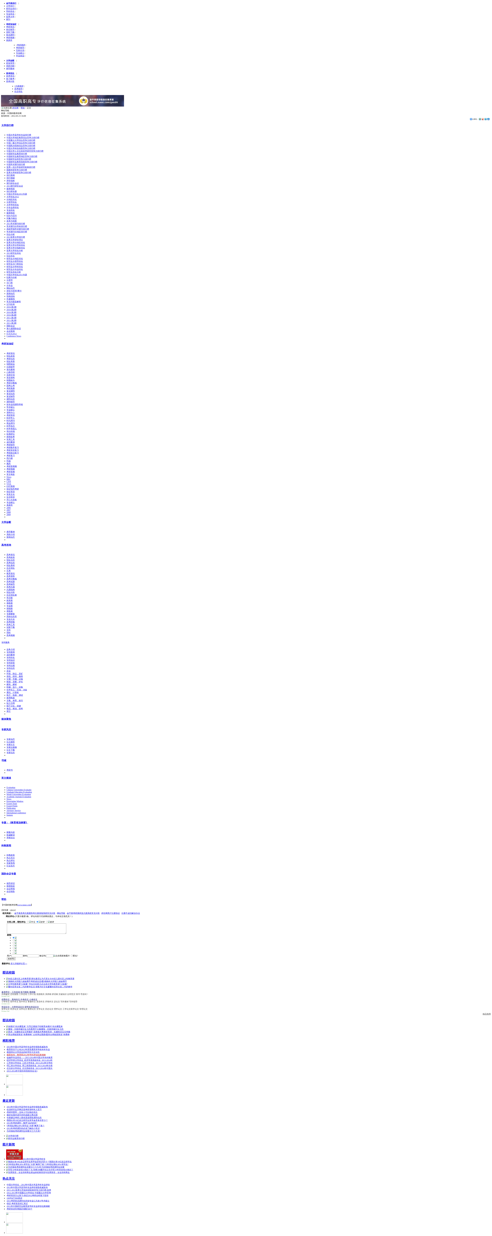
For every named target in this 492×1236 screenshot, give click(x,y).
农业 (9, 671)
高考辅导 (18, 89)
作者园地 (11, 299)
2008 (9, 512)
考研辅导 (20, 48)
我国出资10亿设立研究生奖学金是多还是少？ (27, 1120)
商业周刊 (11, 423)
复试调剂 (10, 35)
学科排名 (10, 11)
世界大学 (10, 17)
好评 (43, 922)
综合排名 (11, 256)
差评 (52, 922)
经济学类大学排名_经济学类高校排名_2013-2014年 (30, 1060)
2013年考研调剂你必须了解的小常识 (23, 1128)
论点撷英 (11, 742)
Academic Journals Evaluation (19, 797)
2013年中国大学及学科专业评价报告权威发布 (27, 1047)
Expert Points (12, 806)
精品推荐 (487, 1014)
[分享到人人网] (488, 119)
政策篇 (10, 600)
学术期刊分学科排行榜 (17, 226)
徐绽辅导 (10, 29)
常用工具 (11, 439)
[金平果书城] (14, 1222)
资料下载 (10, 32)
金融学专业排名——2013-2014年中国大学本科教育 (30, 1057)
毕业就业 (20, 56)
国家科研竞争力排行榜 (17, 170)
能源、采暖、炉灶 (15, 682)
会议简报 (11, 889)
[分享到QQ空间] (479, 119)
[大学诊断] (14, 1233)
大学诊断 (6, 522)
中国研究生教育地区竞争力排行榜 (22, 156)
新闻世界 (11, 437)
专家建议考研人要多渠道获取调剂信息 (24, 1118)
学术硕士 (11, 407)
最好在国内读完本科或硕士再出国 (22, 1115)
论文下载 (11, 750)
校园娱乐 (11, 380)
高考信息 (11, 563)
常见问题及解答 (14, 302)
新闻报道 (11, 886)
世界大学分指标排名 (16, 248)
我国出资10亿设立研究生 (60, 1162)
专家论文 (11, 744)
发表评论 (11, 959)
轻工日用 (11, 703)
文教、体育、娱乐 (15, 700)
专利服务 (5, 642)
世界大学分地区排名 (16, 242)
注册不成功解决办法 (130, 913)
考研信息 (11, 359)
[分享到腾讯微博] (485, 119)
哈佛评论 (11, 434)
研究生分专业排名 (15, 269)
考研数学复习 (13, 447)
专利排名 (11, 657)
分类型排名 (12, 202)
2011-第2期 (11, 320)
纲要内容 (11, 832)
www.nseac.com (24, 905)
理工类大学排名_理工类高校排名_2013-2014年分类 (30, 1066)
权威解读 (11, 835)
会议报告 (11, 891)
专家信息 (11, 753)
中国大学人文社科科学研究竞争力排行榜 (25, 151)
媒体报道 (11, 189)
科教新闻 (6, 845)
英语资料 (11, 377)
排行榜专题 (12, 191)
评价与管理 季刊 (14, 291)
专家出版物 (12, 747)
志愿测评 (19, 86)
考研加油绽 (7, 343)
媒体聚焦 (6, 719)
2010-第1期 (11, 307)
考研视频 (10, 37)
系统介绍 (11, 534)
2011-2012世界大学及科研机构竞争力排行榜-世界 (29, 1190)
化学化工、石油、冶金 (17, 690)
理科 (9, 633)
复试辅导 (11, 396)
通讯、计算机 (13, 692)
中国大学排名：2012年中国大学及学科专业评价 (28, 1185)
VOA (9, 484)
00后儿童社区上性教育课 (63, 979)
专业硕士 (20, 53)
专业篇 (10, 606)
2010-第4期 (11, 315)
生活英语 (11, 497)
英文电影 (11, 474)
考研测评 (21, 45)
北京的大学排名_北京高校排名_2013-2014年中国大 (30, 1068)
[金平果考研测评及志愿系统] (14, 1084)
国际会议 (11, 326)
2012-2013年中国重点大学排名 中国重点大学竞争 (29, 1193)
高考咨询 (6, 545)
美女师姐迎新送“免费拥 (58, 1034)
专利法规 (11, 665)
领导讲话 (11, 883)
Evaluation (11, 787)
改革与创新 (12, 221)
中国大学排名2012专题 (17, 194)
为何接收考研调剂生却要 (53, 1167)
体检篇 (10, 603)
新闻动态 (11, 293)
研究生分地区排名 (15, 259)
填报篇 (10, 608)
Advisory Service (14, 810)
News (9, 477)
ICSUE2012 (12, 334)
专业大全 (11, 619)
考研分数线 (12, 383)
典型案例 (10, 68)
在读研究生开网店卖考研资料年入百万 (24, 1109)
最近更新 (9, 1100)
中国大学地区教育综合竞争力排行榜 (23, 138)
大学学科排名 (13, 205)
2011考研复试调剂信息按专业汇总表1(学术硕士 (28, 1201)
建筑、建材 (12, 684)
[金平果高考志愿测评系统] (14, 1095)
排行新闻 (11, 175)
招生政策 (11, 356)
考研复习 (11, 455)
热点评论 (11, 860)
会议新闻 (11, 331)
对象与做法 (12, 218)
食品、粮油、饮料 (15, 709)
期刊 (8, 19)
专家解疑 (11, 614)
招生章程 (11, 565)
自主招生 (18, 91)
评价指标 (11, 181)
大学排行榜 (7, 125)
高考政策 (11, 557)
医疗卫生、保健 (14, 706)
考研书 (10, 770)
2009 (9, 515)
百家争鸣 (11, 863)
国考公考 (11, 386)
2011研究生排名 (14, 253)
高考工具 (11, 625)
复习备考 (10, 79)
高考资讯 (10, 76)
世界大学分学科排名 (16, 245)
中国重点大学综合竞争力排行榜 (21, 140)
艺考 (9, 571)
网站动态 (11, 288)
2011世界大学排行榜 (16, 237)
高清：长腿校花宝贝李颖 (59, 1032)
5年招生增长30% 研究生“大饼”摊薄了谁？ (26, 1126)
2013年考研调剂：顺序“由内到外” (22, 1123)
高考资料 (11, 576)
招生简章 (11, 361)
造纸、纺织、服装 (15, 676)
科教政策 (11, 855)
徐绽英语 (11, 492)
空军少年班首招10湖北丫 (62, 1170)
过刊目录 (11, 304)
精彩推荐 (9, 1040)
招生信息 (11, 560)
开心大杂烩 (12, 500)
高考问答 (10, 81)
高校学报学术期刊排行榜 (18, 229)
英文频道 (6, 778)
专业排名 (10, 14)
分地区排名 (12, 199)
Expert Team (12, 804)
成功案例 (11, 442)
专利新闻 (11, 652)
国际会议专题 (8, 873)
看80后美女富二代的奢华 (61, 987)
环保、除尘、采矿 (15, 674)
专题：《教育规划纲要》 (14, 822)
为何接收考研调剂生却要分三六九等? (23, 1131)
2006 (9, 508)
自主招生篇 (12, 595)
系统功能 (10, 66)
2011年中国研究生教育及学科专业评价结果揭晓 (28, 1206)
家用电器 (11, 698)
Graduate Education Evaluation (19, 792)
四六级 (10, 458)
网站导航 (61, 913)
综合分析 (11, 234)
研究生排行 (11, 9)
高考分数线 (12, 579)
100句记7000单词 (14, 1198)
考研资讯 (10, 27)
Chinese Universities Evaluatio (19, 790)
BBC (9, 479)
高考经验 (11, 622)
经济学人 (11, 418)
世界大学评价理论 (15, 240)
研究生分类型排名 (15, 261)
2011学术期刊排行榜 (16, 224)
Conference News (14, 336)
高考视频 (11, 635)
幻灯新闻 (11, 486)
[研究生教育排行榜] (15, 1138)
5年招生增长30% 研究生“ (57, 1164)
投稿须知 (11, 296)
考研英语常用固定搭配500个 (19, 1209)
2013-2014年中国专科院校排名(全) (22, 1071)
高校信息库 (12, 616)
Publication (11, 808)
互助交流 (20, 50)
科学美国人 (12, 429)
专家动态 (11, 739)
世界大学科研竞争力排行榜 (19, 172)
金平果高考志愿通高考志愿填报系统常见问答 (34, 913)
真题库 (9, 40)
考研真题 (11, 388)
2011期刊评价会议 (15, 186)
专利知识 (11, 660)
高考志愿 (11, 587)
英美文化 (11, 494)
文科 (9, 630)
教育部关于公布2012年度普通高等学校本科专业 (28, 1049)
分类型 (10, 280)
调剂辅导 (11, 402)
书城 (3, 760)
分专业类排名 (13, 207)
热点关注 (11, 858)
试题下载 (11, 627)
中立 (33, 922)
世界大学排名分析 (15, 250)
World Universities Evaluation (19, 794)
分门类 (10, 283)
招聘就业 (11, 364)
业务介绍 (11, 649)
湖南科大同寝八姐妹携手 (55, 981)
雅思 (9, 464)
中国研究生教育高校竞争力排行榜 (22, 162)
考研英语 (11, 415)
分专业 (10, 285)
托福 (9, 461)
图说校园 (9, 972)
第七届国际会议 (14, 328)
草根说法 (11, 838)
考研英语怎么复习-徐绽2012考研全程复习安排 (27, 1195)
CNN (9, 481)
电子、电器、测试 (15, 695)
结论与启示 (12, 215)
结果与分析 (12, 277)
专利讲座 (11, 663)
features (10, 815)
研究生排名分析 (14, 272)
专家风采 (6, 729)
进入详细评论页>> (19, 963)
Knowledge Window (15, 801)
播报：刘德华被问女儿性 (52, 1029)
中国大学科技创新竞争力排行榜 (21, 148)
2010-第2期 (11, 310)
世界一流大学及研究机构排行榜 (21, 167)
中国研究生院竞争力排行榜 (19, 159)
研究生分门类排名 (15, 264)
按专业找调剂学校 (15, 404)
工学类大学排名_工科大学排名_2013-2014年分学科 (30, 1063)
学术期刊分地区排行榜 (17, 232)
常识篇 (10, 598)
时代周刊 (11, 421)
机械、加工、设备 (15, 687)
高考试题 (11, 581)
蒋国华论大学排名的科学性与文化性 (23, 1052)
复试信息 (11, 394)
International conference (16, 813)
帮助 (23, 108)
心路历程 (11, 372)
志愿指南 (11, 590)
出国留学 (11, 367)
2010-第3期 (11, 312)
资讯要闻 (11, 369)
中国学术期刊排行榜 (16, 164)
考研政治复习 (13, 453)
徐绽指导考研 (13, 489)
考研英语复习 (13, 450)
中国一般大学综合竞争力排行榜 (21, 143)
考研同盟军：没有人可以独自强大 (22, 1112)
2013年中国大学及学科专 (34, 1159)
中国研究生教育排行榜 (17, 154)
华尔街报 (11, 431)
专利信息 (11, 668)
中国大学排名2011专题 (17, 275)
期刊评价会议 (13, 183)
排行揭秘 (11, 178)
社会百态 (11, 866)
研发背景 (10, 63)
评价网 (15, 108)
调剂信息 (11, 399)
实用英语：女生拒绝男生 (58, 1172)
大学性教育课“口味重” (57, 984)
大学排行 (10, 6)
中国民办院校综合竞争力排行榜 (21, 146)
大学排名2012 (13, 197)
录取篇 (10, 611)
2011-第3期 (11, 323)
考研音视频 (12, 466)
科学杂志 (11, 426)
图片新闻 (9, 1144)
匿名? (75, 956)
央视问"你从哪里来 (54, 1026)
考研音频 (11, 472)
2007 (9, 510)
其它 (9, 711)
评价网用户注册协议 (110, 913)
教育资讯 (11, 573)
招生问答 (11, 592)
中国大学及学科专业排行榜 (19, 135)
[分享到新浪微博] (482, 119)
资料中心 (11, 412)
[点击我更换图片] (61, 956)
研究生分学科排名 (15, 267)
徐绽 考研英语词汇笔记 (17, 1203)
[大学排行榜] (12, 1136)
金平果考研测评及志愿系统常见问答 (83, 913)
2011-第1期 (11, 318)
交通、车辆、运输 (15, 679)
